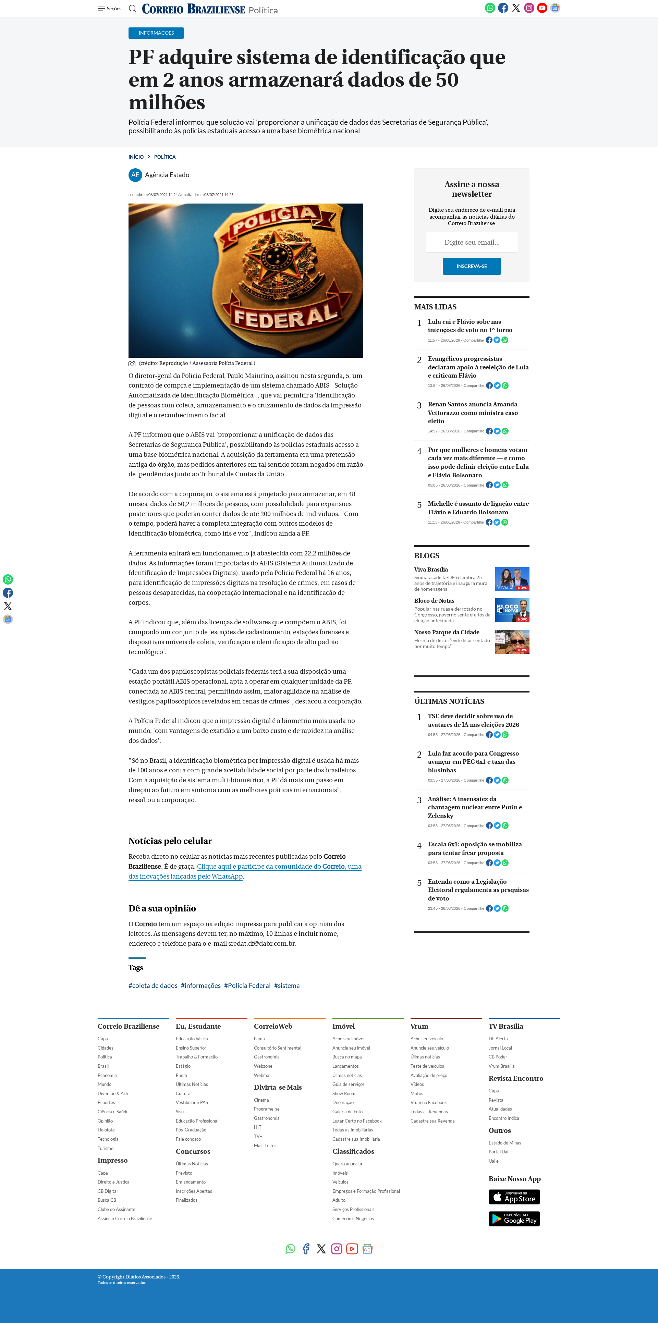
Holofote (106, 1129)
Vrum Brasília (502, 1066)
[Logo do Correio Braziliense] (193, 8)
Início (136, 157)
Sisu (180, 1111)
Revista (496, 1100)
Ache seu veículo (427, 1038)
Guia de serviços (348, 1084)
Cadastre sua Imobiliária (356, 1139)
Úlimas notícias (347, 1075)
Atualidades (500, 1109)
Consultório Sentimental (277, 1048)
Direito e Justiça (114, 1182)
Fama (259, 1038)
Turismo (105, 1148)
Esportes (106, 1102)
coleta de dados (155, 985)
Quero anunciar (347, 1163)
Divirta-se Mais (278, 1087)
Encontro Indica (504, 1118)
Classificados (353, 1151)
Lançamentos (345, 1066)
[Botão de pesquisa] (130, 8)
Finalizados (186, 1200)
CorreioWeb (273, 1026)
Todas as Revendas (429, 1111)
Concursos (193, 1151)
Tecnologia (108, 1139)
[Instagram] (529, 11)
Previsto (184, 1173)
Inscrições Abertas (194, 1191)
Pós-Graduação (191, 1129)
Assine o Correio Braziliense (125, 1218)
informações (203, 985)
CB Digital (108, 1191)
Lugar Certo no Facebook (357, 1121)
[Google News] (555, 11)
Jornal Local (500, 1048)
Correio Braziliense (128, 1026)
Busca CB (107, 1200)
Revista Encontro (516, 1078)
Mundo (104, 1084)
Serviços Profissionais (353, 1209)
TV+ (258, 1136)
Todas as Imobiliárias (352, 1129)
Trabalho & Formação (197, 1056)
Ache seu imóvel (348, 1038)
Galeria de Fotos (348, 1111)
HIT (257, 1127)
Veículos (340, 1182)
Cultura (183, 1093)
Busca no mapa (347, 1056)
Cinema (261, 1100)
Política (263, 9)
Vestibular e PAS (192, 1102)
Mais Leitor (265, 1145)
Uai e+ (495, 1161)
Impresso (113, 1160)
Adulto (338, 1200)
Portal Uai (498, 1151)
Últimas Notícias (192, 1084)
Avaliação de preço (429, 1075)
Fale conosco (188, 1139)
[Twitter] (516, 11)
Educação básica (192, 1038)
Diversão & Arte (114, 1093)
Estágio (183, 1066)
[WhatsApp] (490, 11)
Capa (103, 1038)
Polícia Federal (249, 985)
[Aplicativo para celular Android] (514, 1219)
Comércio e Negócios (353, 1218)
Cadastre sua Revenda (433, 1121)
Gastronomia (267, 1056)
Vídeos (417, 1084)
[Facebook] (503, 11)
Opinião (105, 1121)
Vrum (419, 1026)
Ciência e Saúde (113, 1111)
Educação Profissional (197, 1121)
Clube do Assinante (116, 1209)
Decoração (343, 1102)
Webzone (263, 1066)
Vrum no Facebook (429, 1102)
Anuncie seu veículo (430, 1048)
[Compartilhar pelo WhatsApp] (504, 342)
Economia (107, 1075)
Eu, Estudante (198, 1026)
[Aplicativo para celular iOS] (514, 1198)
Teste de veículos (427, 1066)
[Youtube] (542, 11)
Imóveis (340, 1173)
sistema (289, 985)
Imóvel (343, 1026)
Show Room (343, 1093)
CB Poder (498, 1056)
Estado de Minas (505, 1143)
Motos (417, 1093)
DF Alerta (498, 1038)
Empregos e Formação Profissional (366, 1191)
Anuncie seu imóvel (351, 1048)
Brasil (103, 1066)
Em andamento (191, 1182)
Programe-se (267, 1109)
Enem (181, 1075)
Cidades (105, 1048)
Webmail (262, 1075)
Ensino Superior (191, 1048)
